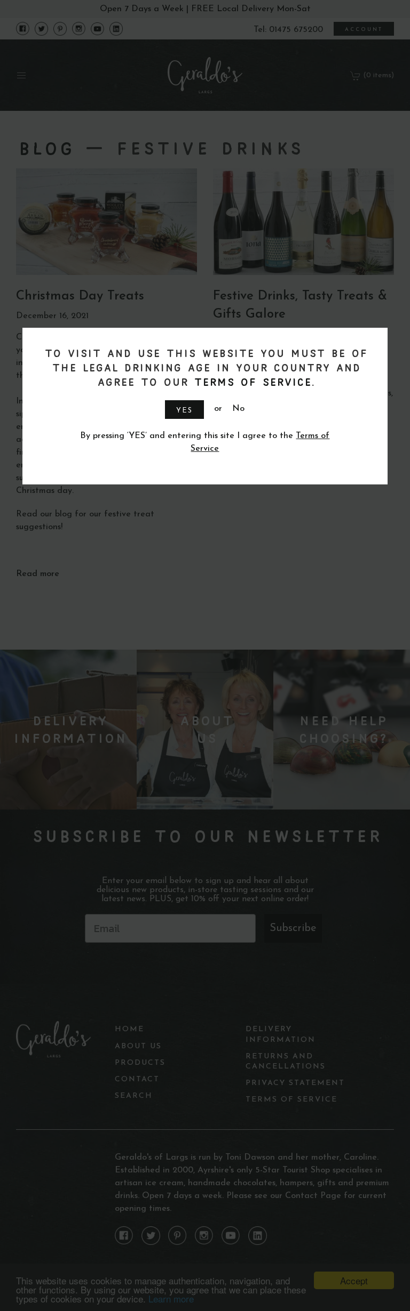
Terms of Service (251, 382)
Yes (184, 410)
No (238, 408)
